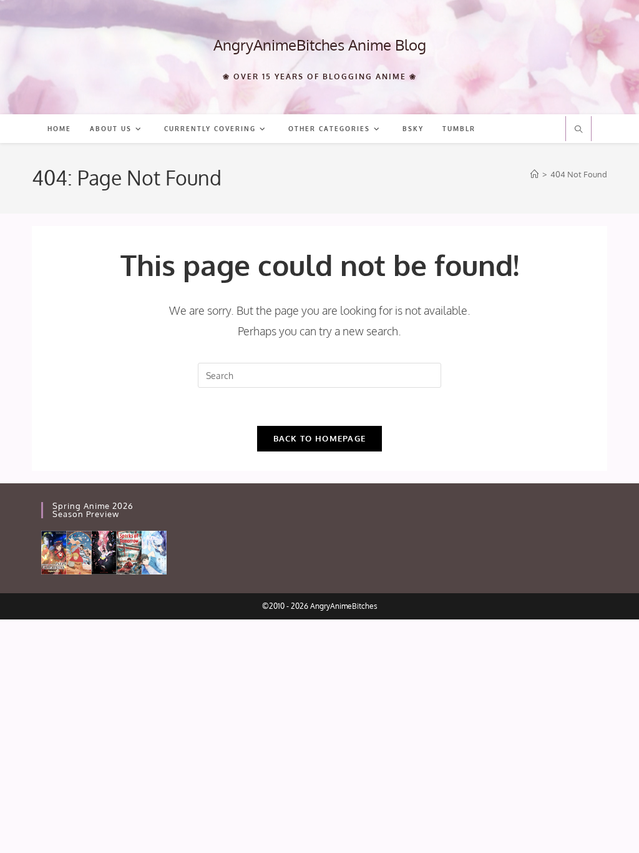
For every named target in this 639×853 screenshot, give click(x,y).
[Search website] (578, 130)
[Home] (534, 174)
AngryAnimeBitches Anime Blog (319, 44)
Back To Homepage (319, 438)
